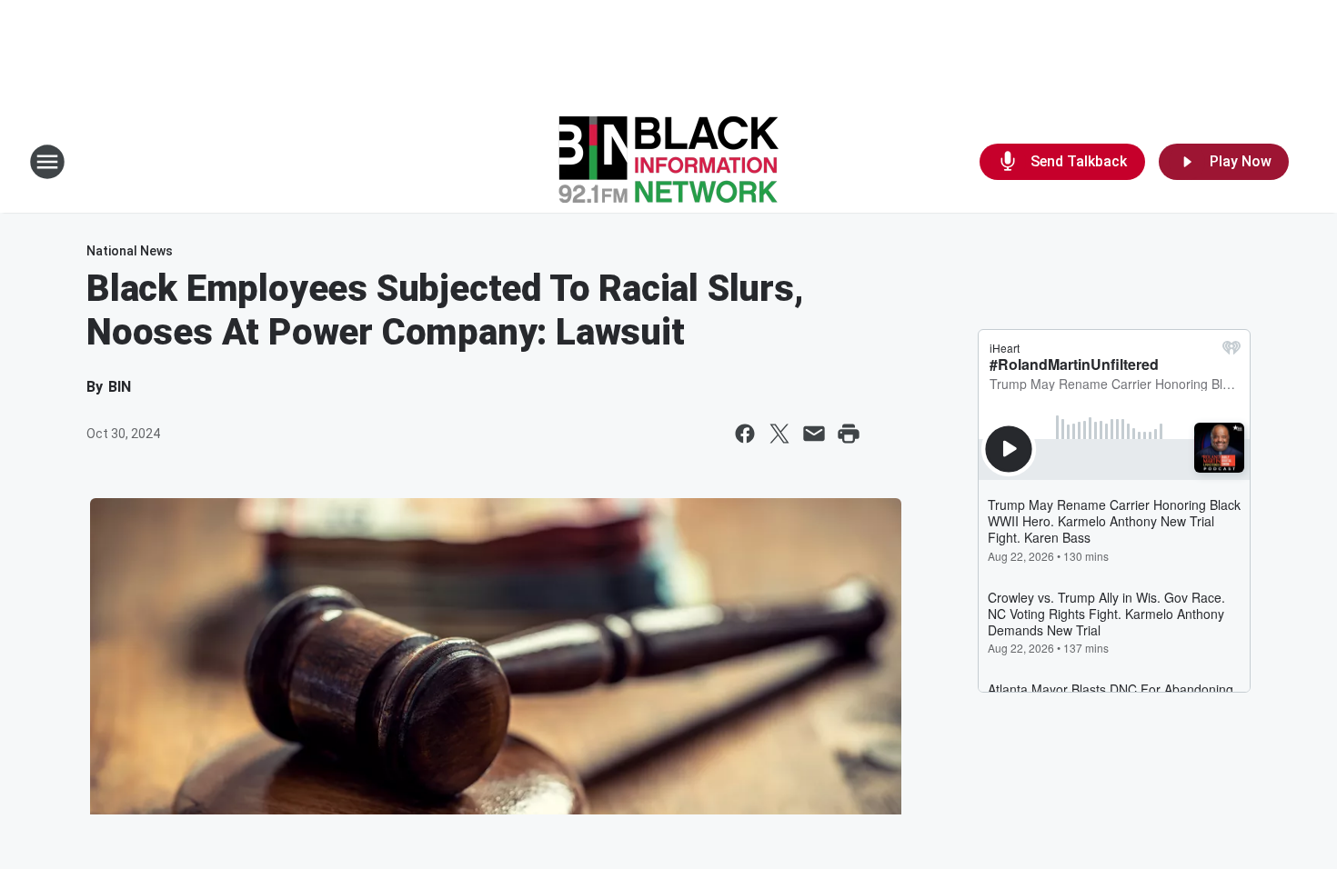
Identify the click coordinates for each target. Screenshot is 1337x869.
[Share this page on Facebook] (745, 433)
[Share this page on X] (779, 433)
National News (129, 251)
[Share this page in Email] (814, 433)
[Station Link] (668, 162)
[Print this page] (848, 433)
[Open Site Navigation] (47, 162)
